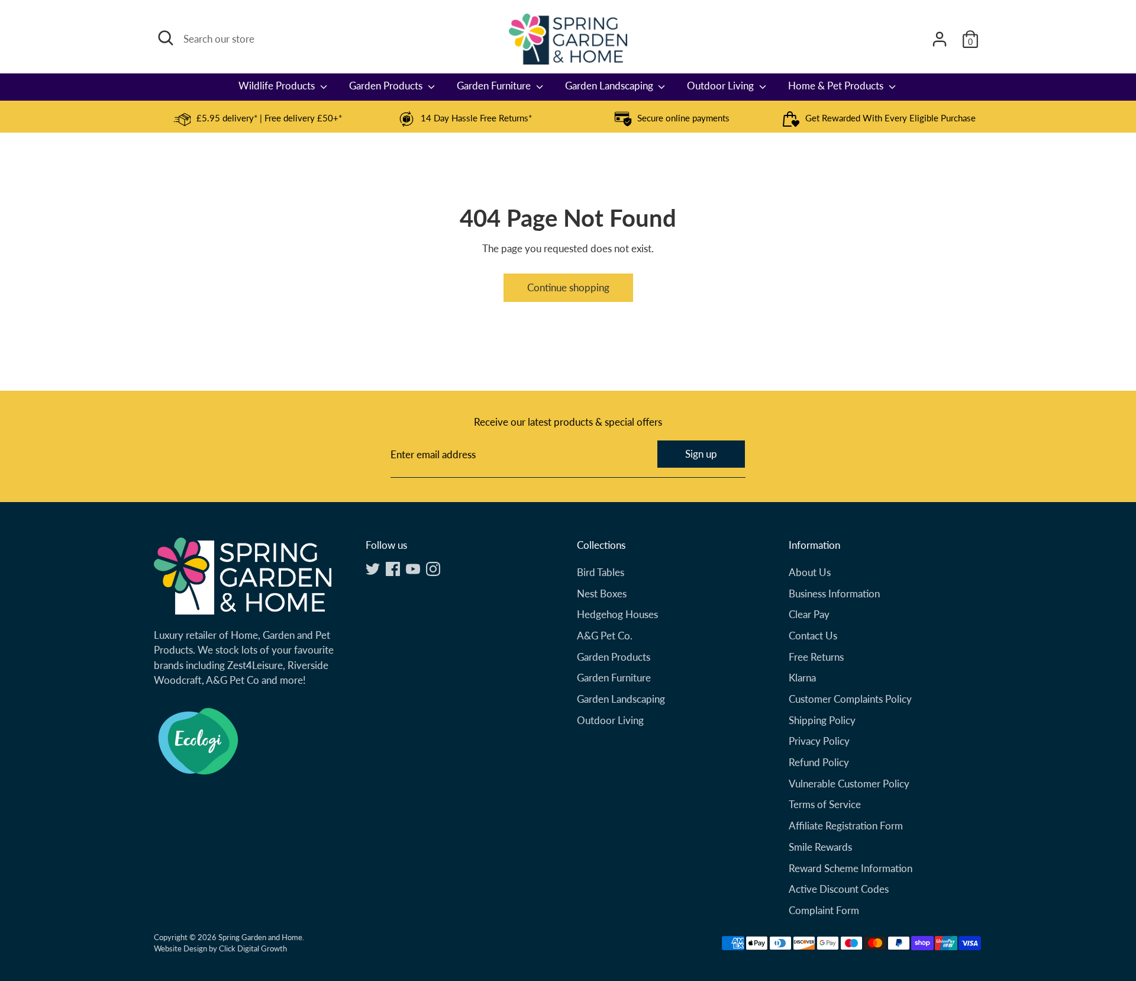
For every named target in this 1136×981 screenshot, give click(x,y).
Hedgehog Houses (617, 614)
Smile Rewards (820, 847)
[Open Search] (166, 38)
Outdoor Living (721, 85)
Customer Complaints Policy (850, 699)
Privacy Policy (819, 741)
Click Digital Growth (253, 948)
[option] (257, 119)
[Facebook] (393, 569)
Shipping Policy (822, 720)
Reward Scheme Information (850, 868)
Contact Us (813, 635)
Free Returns (816, 657)
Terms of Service (825, 804)
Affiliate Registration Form (846, 825)
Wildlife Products (277, 85)
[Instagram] (433, 569)
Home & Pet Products (837, 85)
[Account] (939, 39)
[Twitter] (373, 569)
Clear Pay (809, 614)
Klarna (802, 677)
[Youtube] (413, 569)
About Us (810, 572)
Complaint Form (824, 910)
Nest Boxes (602, 593)
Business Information (834, 593)
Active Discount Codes (839, 889)
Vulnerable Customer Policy (849, 783)
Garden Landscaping (610, 85)
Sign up (701, 454)
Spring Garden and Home (260, 937)
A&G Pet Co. (604, 635)
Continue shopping (568, 287)
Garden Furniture (495, 85)
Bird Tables (600, 572)
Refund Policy (819, 762)
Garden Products (387, 85)
